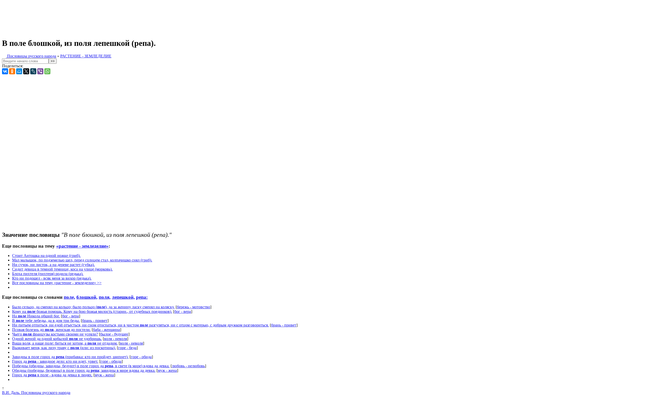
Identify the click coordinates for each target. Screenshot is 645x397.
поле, (69, 297)
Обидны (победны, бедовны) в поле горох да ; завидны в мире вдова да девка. (83, 370)
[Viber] (40, 71)
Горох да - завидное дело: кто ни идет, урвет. (55, 361)
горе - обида (141, 357)
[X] (26, 71)
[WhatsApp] (47, 71)
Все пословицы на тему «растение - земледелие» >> (57, 283)
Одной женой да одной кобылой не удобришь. (57, 339)
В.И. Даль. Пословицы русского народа (36, 392)
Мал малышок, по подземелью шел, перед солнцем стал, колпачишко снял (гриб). (82, 260)
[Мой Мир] (19, 71)
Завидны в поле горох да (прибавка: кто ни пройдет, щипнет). (70, 357)
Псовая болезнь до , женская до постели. (51, 329)
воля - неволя (115, 339)
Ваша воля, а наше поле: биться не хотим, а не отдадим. (65, 343)
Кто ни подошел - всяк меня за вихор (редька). (51, 278)
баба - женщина (106, 329)
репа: (142, 297)
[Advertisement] (125, 17)
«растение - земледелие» (82, 246)
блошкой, (87, 297)
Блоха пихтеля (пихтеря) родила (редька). (47, 274)
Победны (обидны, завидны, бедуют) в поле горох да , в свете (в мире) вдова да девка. (91, 366)
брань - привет (94, 320)
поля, (105, 297)
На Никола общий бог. (36, 316)
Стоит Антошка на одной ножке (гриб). (46, 255)
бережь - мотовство (193, 307)
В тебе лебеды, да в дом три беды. (46, 320)
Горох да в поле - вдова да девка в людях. (52, 375)
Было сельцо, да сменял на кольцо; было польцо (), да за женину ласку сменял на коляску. (93, 307)
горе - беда (127, 348)
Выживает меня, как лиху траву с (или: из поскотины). (64, 348)
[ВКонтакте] (5, 71)
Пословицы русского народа (31, 56)
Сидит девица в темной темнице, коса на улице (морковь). (62, 269)
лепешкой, (123, 297)
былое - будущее (114, 334)
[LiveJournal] (33, 71)
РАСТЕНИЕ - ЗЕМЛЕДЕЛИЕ (85, 56)
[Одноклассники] (12, 71)
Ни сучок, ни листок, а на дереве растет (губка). (53, 264)
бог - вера (182, 311)
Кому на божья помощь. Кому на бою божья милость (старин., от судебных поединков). (92, 311)
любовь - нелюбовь (188, 366)
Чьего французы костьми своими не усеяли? (55, 334)
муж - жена (167, 370)
